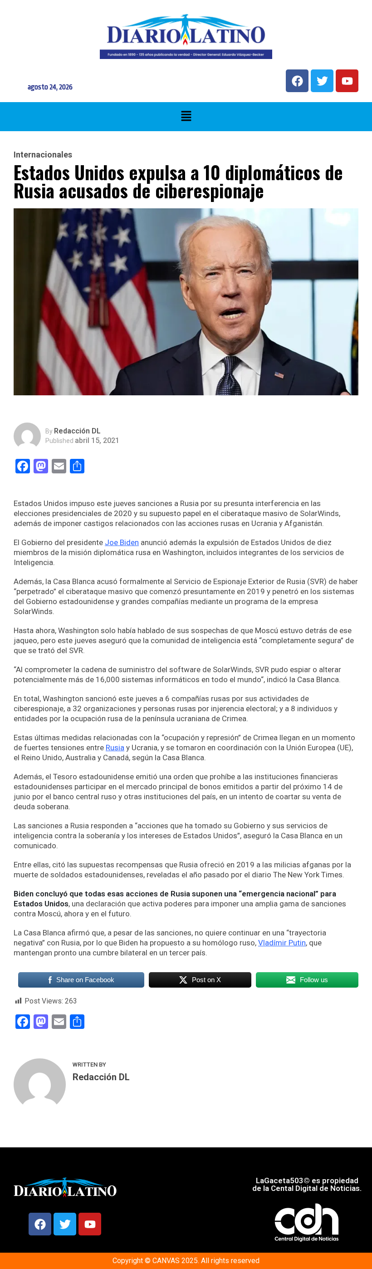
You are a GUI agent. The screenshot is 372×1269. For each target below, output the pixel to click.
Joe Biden (122, 542)
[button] (186, 117)
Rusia (115, 747)
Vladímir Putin (282, 942)
